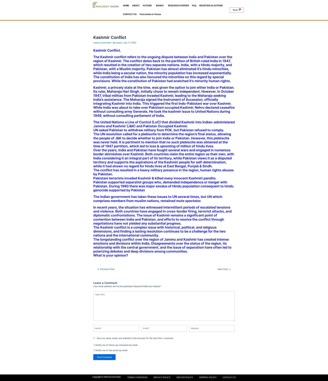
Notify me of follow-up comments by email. (117, 345)
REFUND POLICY (185, 377)
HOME (126, 5)
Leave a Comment (102, 42)
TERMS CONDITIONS (137, 377)
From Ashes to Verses (150, 14)
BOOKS (160, 5)
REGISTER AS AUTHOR (211, 5)
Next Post (224, 269)
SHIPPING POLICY (208, 377)
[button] (148, 5)
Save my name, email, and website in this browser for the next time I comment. (135, 338)
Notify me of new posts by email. (112, 350)
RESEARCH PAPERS (178, 5)
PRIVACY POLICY (162, 377)
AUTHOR (147, 5)
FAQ (194, 5)
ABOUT (136, 5)
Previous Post (106, 269)
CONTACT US (130, 14)
